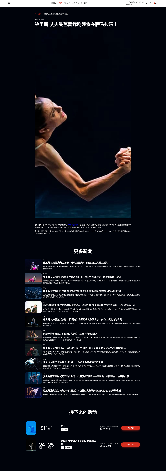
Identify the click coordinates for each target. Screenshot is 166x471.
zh (156, 3)
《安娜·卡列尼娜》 (73, 225)
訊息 (60, 3)
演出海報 (54, 3)
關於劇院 (67, 3)
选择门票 (130, 428)
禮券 (85, 3)
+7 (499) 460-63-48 (135, 2)
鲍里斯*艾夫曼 (77, 3)
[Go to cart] (150, 3)
